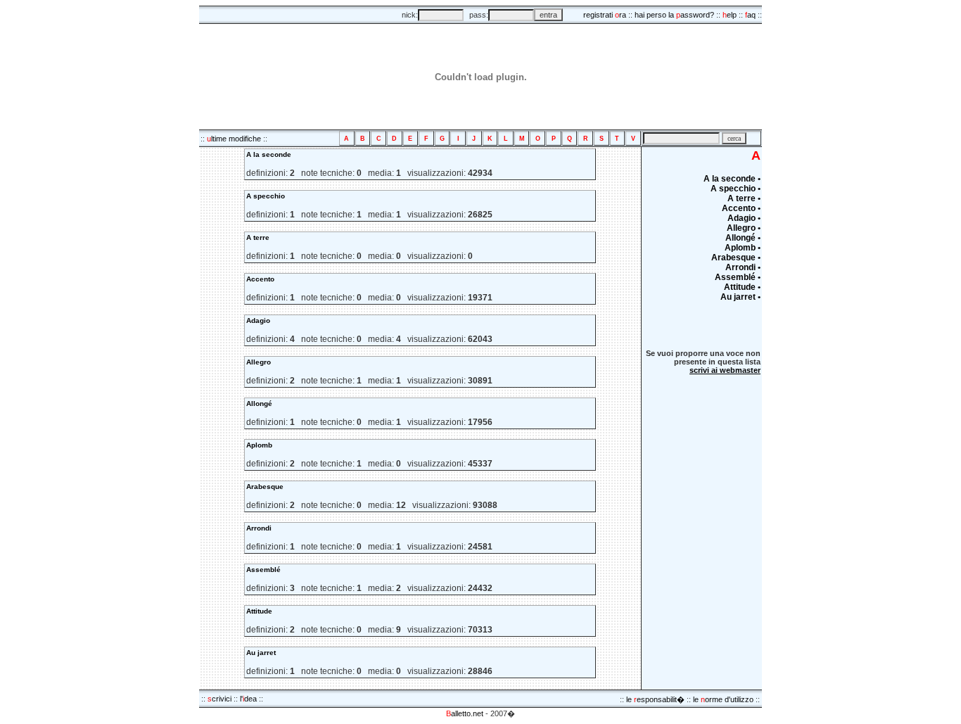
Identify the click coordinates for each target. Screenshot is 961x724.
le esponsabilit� (655, 699)
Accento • (741, 208)
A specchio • (735, 188)
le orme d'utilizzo (723, 699)
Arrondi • (742, 267)
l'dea (248, 698)
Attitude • (742, 287)
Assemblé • (737, 277)
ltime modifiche (234, 138)
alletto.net (464, 713)
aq (750, 15)
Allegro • (743, 228)
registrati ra (604, 15)
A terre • (743, 198)
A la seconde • (732, 179)
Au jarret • (740, 297)
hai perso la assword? (674, 15)
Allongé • (742, 238)
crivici (219, 698)
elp (730, 15)
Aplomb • (742, 248)
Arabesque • (735, 257)
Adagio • (743, 218)
